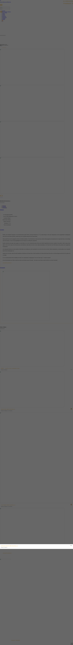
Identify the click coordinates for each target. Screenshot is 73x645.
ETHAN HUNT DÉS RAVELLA (9, 546)
